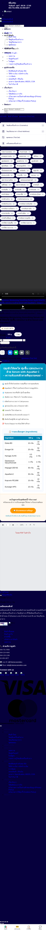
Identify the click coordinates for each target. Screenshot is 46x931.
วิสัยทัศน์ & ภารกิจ (15, 94)
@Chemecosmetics (15, 662)
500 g (10, 334)
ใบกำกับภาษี (13, 84)
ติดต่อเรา (7, 104)
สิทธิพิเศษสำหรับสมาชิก (18, 71)
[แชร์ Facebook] (10, 352)
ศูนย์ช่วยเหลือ (9, 67)
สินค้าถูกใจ (8, 634)
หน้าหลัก (3, 116)
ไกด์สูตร (12, 61)
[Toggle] (1, 361)
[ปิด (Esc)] (7, 921)
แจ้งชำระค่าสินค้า (11, 639)
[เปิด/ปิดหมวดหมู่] (42, 125)
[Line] (17, 674)
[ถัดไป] (3, 923)
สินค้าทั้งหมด (13, 116)
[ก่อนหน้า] (1, 923)
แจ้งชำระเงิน (9, 48)
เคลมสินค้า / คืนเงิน (16, 79)
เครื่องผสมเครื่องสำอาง (13, 143)
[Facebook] (12, 674)
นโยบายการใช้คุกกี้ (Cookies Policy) (22, 101)
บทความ (7, 52)
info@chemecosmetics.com (17, 665)
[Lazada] (7, 674)
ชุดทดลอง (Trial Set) (26, 116)
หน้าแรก (7, 29)
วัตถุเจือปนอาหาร (15, 42)
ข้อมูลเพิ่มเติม (7, 595)
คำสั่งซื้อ (7, 637)
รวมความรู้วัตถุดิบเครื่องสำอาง (20, 64)
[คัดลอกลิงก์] (27, 352)
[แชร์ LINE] (16, 352)
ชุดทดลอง (12, 45)
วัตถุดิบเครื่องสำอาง (16, 39)
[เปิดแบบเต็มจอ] (3, 921)
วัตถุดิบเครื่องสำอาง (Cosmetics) (17, 125)
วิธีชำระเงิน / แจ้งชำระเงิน (18, 74)
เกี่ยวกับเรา (8, 88)
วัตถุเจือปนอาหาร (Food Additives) (18, 131)
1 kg (18, 334)
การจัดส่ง (12, 76)
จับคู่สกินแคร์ (13, 59)
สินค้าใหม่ (12, 37)
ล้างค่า (8, 338)
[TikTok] (23, 674)
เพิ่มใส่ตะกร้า (5, 343)
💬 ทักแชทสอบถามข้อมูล (23, 510)
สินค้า (6, 33)
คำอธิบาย (5, 361)
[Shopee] (2, 674)
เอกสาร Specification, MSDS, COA (22, 81)
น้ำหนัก (3, 335)
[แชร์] (5, 921)
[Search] (6, 112)
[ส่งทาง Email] (21, 352)
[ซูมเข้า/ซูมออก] (1, 921)
